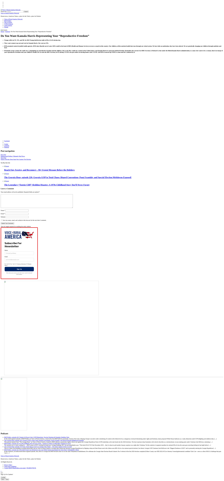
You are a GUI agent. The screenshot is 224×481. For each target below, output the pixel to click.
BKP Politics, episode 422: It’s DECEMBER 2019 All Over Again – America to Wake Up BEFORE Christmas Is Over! (37, 443)
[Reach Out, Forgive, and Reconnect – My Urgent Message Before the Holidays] (6, 166)
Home (2, 31)
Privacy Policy (8, 465)
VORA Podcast (8, 24)
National (7, 31)
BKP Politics (7, 21)
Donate (6, 27)
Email (3, 213)
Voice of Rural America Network (10, 13)
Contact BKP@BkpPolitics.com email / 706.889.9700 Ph (20, 468)
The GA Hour (8, 22)
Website (3, 217)
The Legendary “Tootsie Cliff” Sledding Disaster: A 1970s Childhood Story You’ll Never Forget (46, 185)
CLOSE (3, 477)
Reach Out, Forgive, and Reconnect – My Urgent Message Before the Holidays (39, 170)
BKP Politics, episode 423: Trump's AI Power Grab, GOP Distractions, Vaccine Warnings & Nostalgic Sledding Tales (36, 437)
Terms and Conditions (10, 466)
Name (3, 210)
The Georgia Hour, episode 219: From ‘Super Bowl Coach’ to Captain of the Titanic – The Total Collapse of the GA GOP (38, 446)
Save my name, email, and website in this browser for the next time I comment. (24, 220)
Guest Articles (8, 25)
